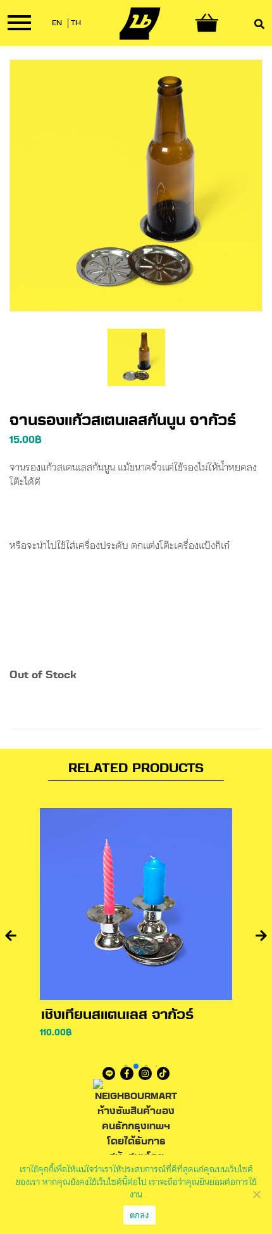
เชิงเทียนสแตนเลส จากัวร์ (117, 1015)
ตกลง (139, 1215)
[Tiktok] (163, 1073)
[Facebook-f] (126, 1073)
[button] (10, 935)
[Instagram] (145, 1073)
